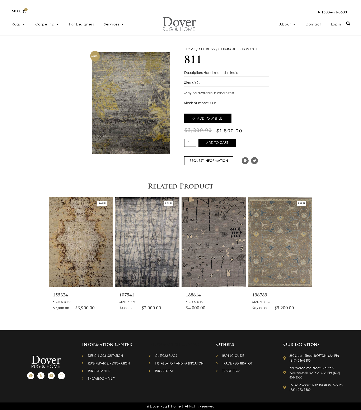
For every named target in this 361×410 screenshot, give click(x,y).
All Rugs (206, 49)
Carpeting (45, 24)
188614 (193, 295)
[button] (245, 160)
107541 (126, 295)
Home (189, 49)
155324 (60, 295)
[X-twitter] (40, 375)
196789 (259, 295)
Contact (313, 24)
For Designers (81, 24)
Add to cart (217, 142)
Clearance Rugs (233, 49)
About (285, 24)
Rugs (16, 24)
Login (336, 24)
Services (111, 24)
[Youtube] (51, 375)
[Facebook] (30, 375)
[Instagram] (61, 375)
